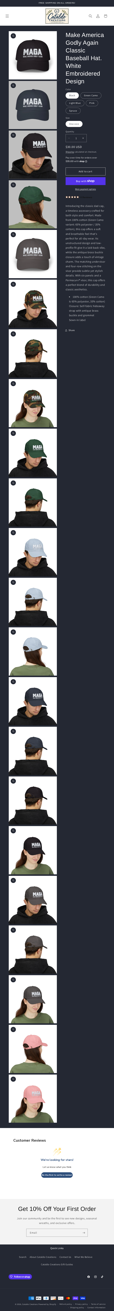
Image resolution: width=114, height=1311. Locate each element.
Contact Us (65, 1257)
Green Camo (91, 95)
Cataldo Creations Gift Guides (57, 1264)
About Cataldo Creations (43, 1257)
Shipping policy (77, 1307)
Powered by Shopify (47, 1304)
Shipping (70, 151)
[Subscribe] (84, 1233)
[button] (7, 16)
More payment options (85, 189)
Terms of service (98, 1304)
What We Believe (83, 1257)
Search (22, 1257)
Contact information (96, 1307)
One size (74, 124)
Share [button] (72, 330)
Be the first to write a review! (57, 1175)
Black (72, 95)
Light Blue (75, 103)
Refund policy (66, 1304)
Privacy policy (81, 1304)
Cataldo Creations (30, 1304)
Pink (92, 103)
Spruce (73, 110)
